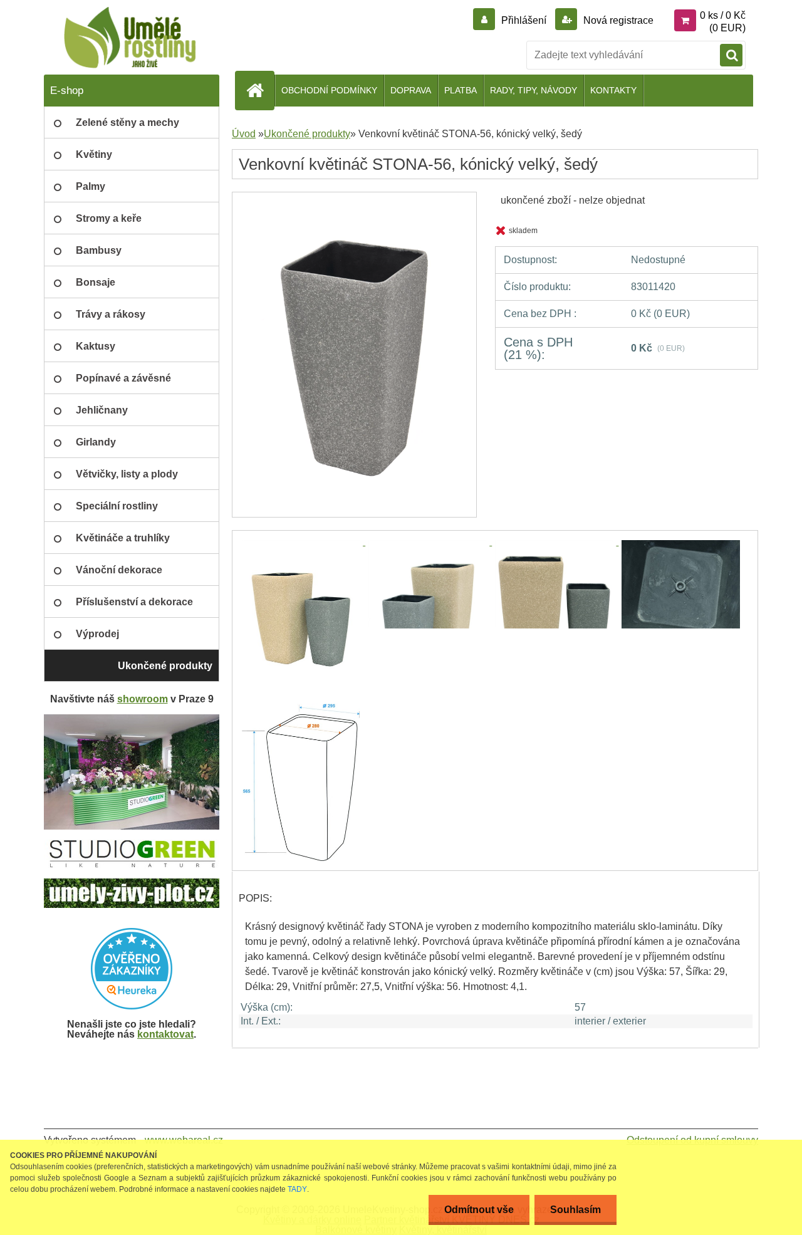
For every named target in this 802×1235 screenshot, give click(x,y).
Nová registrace (617, 20)
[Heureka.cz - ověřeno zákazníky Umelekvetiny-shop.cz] (131, 968)
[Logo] (130, 37)
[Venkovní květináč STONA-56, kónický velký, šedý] (354, 196)
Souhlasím (575, 1209)
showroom (142, 699)
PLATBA (460, 90)
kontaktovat (165, 1034)
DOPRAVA (410, 90)
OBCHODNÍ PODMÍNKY (329, 90)
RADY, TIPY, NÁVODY (533, 90)
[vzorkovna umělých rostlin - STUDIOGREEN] (131, 844)
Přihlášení (524, 20)
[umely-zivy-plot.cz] (131, 883)
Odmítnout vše (479, 1209)
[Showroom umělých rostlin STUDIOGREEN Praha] (131, 719)
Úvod (244, 133)
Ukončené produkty (307, 133)
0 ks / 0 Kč (723, 15)
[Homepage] (260, 90)
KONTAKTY (613, 90)
